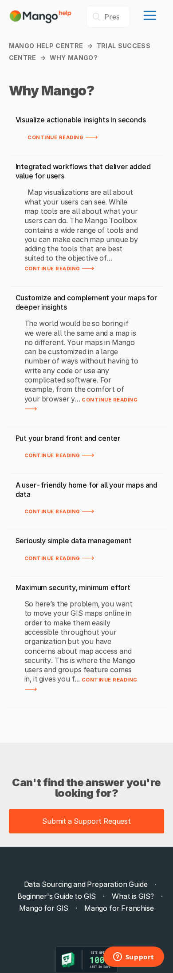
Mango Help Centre (46, 45)
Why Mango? (74, 57)
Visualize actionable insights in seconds (81, 119)
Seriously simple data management (74, 540)
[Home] (41, 21)
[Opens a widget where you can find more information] (133, 957)
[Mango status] (86, 959)
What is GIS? (133, 896)
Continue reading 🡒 (63, 136)
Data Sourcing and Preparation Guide (86, 884)
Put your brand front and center (68, 438)
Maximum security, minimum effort (73, 587)
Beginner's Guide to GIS (56, 896)
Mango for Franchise (119, 908)
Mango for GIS (43, 908)
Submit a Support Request (86, 821)
